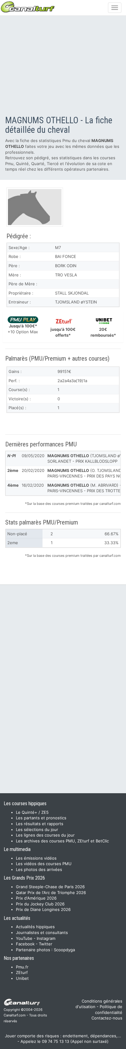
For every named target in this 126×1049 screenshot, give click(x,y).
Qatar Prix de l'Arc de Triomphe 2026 (51, 892)
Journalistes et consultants (42, 932)
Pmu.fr (22, 966)
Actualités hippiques (35, 926)
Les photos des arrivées (39, 869)
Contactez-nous (106, 1017)
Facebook (25, 943)
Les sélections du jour (37, 829)
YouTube (24, 938)
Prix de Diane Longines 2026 (43, 909)
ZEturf (22, 972)
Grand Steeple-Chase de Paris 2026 (50, 886)
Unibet (22, 978)
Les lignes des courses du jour (45, 835)
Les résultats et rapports (39, 823)
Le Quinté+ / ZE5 (32, 812)
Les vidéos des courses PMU (44, 863)
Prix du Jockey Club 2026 (40, 903)
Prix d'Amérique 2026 (36, 898)
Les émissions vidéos (36, 858)
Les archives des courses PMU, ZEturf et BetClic (62, 840)
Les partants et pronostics (41, 817)
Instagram (46, 938)
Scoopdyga (64, 949)
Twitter (45, 943)
